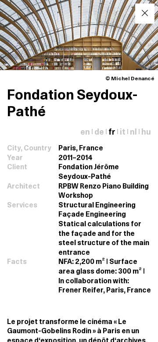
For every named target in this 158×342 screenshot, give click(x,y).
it (123, 132)
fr (111, 132)
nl (133, 132)
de (99, 132)
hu (146, 132)
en (85, 132)
